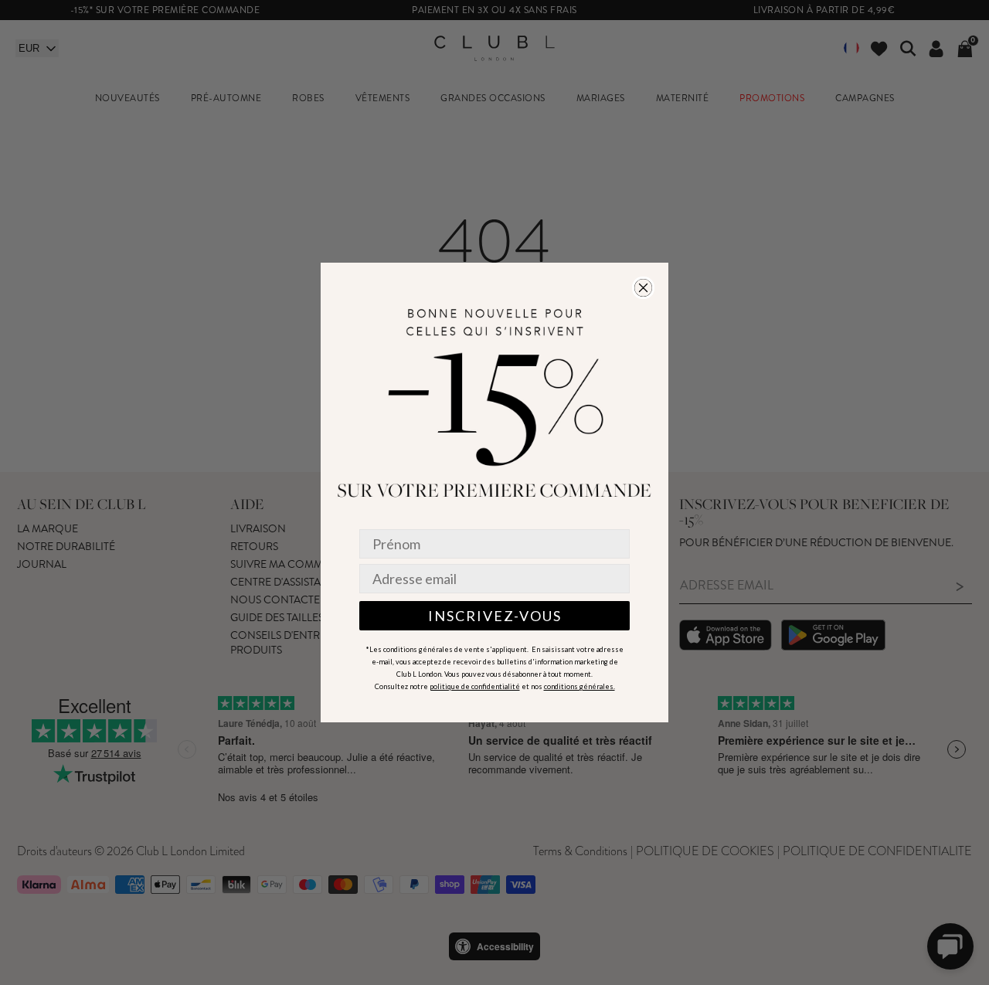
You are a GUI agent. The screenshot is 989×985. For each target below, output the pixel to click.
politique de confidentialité (475, 686)
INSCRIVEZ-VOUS (495, 615)
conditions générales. (579, 686)
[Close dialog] (643, 287)
